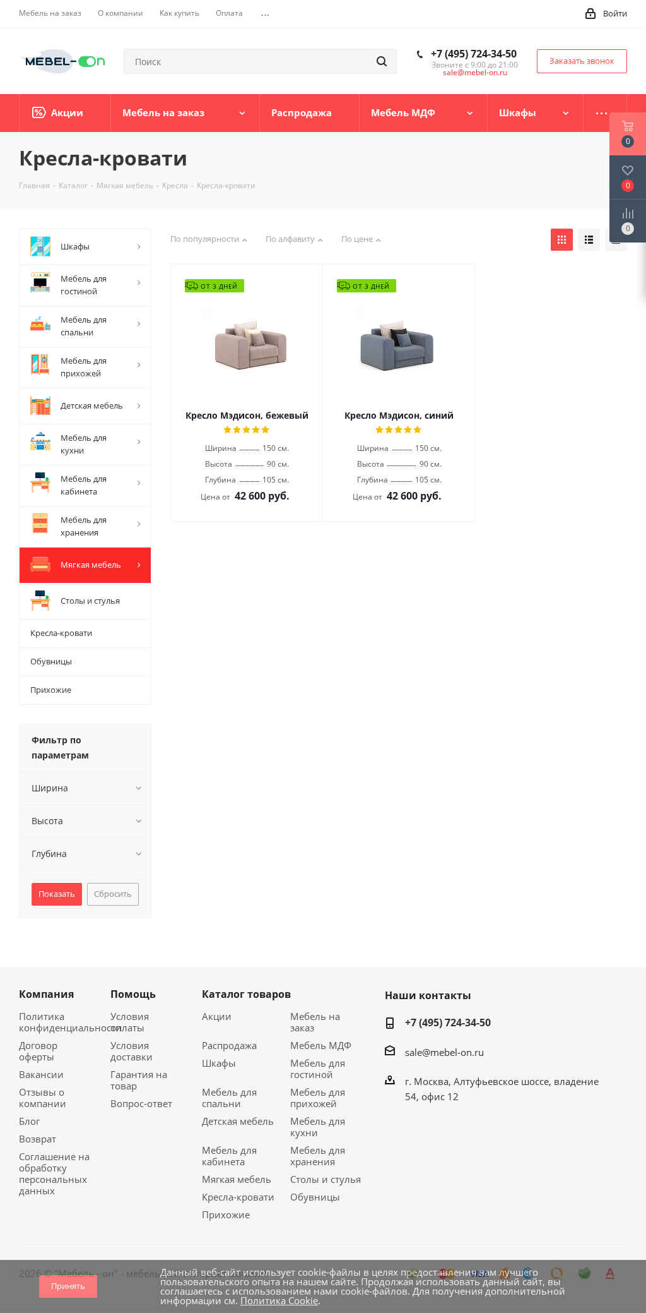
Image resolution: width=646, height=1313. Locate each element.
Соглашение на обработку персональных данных (54, 1173)
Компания (46, 994)
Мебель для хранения (317, 1156)
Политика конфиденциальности (70, 1022)
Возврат (37, 1138)
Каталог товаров (246, 994)
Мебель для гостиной (317, 1069)
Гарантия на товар (138, 1080)
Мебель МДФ (320, 1045)
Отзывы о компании (42, 1098)
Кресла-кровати (238, 1196)
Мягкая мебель (236, 1179)
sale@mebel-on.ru (475, 72)
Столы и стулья (325, 1179)
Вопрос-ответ (141, 1103)
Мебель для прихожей (317, 1098)
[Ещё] (605, 113)
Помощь (133, 994)
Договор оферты (38, 1051)
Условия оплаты (129, 1022)
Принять (68, 1286)
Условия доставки (131, 1051)
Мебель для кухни (317, 1127)
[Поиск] (382, 61)
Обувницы (315, 1196)
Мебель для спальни (229, 1098)
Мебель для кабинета (229, 1156)
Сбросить (113, 893)
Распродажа (229, 1045)
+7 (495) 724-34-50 (474, 54)
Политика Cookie (279, 1300)
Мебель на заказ (315, 1022)
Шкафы (219, 1063)
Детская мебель (238, 1121)
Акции (217, 1016)
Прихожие (226, 1214)
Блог (29, 1121)
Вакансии (41, 1074)
